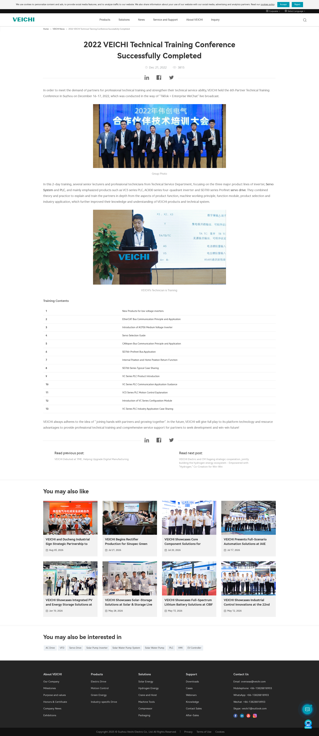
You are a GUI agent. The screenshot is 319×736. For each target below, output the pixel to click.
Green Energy (99, 695)
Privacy (188, 731)
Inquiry (215, 19)
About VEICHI (194, 19)
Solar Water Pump (154, 648)
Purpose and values (54, 695)
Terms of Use (204, 731)
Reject (297, 4)
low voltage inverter (151, 311)
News (141, 19)
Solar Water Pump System (126, 648)
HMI (180, 648)
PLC (62, 190)
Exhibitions (49, 715)
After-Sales (192, 715)
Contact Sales (194, 708)
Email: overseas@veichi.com (249, 681)
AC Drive (50, 648)
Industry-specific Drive (104, 701)
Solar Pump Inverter (96, 648)
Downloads (192, 681)
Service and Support (165, 19)
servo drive (238, 190)
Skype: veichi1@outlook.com (250, 708)
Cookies (219, 731)
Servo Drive (75, 648)
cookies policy (267, 4)
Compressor (145, 708)
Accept (283, 4)
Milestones (49, 688)
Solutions (124, 19)
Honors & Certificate (55, 701)
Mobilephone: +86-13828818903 (252, 688)
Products (105, 19)
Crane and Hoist (147, 695)
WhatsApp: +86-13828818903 (251, 695)
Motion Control (100, 688)
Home (46, 29)
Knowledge (192, 701)
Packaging (144, 715)
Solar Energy (145, 681)
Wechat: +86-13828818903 (249, 701)
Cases (189, 688)
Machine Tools (146, 701)
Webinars (191, 695)
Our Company (51, 681)
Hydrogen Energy (148, 688)
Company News (52, 708)
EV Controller (194, 648)
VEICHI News (58, 29)
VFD (62, 648)
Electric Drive (98, 681)
